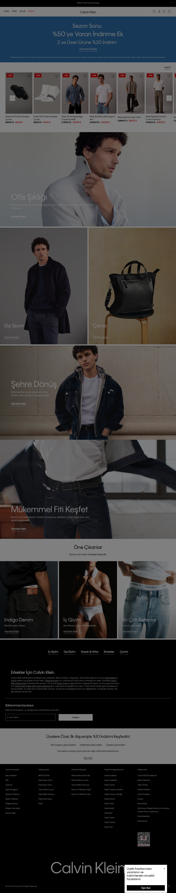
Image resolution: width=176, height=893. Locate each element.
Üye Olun (145, 887)
